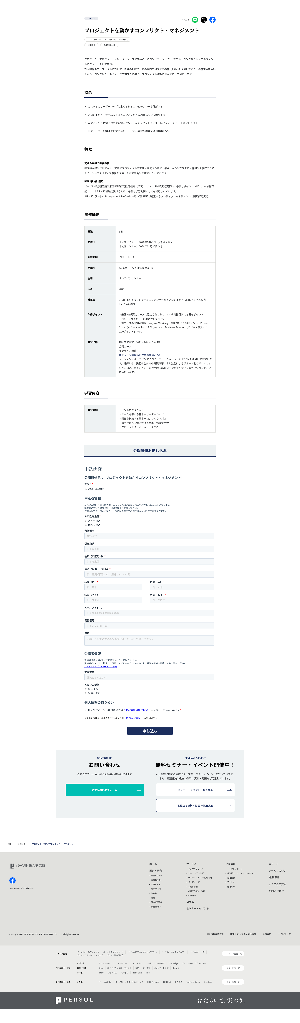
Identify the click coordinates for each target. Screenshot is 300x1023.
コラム (190, 901)
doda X (175, 968)
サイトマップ (284, 934)
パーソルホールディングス (88, 952)
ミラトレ (125, 972)
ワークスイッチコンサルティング (129, 981)
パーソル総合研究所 (115, 955)
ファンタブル (136, 963)
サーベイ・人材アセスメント (200, 877)
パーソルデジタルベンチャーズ (90, 955)
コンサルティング (195, 868)
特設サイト (156, 884)
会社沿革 (231, 886)
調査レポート (156, 875)
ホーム (153, 864)
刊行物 (154, 893)
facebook (12, 880)
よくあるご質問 (277, 884)
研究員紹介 (156, 906)
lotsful (101, 972)
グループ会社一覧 (234, 953)
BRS (137, 968)
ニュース (274, 864)
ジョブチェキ (121, 963)
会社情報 (231, 877)
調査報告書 (156, 880)
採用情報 (274, 877)
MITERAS (167, 981)
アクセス (231, 882)
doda (101, 968)
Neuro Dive (137, 972)
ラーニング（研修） (196, 873)
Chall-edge (173, 963)
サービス (91, 18)
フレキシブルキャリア (155, 963)
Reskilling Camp (193, 981)
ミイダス (146, 968)
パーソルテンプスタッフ (113, 952)
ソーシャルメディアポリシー (21, 888)
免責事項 (266, 934)
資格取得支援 (109, 45)
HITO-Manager (153, 981)
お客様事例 (193, 886)
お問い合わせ (276, 891)
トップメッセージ (234, 868)
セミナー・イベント (197, 908)
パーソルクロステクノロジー (173, 952)
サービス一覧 (194, 882)
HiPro (148, 972)
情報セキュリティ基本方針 (243, 934)
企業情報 (230, 864)
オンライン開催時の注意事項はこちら (140, 355)
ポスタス (178, 981)
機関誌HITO (156, 889)
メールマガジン (277, 870)
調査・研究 (155, 870)
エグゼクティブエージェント (119, 968)
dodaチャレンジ (161, 968)
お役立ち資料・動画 (196, 891)
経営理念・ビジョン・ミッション (241, 873)
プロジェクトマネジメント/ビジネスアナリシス (108, 39)
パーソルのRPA (105, 981)
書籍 (153, 897)
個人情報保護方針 (215, 934)
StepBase (208, 981)
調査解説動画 (156, 902)
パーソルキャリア (197, 952)
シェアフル (112, 972)
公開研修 (91, 45)
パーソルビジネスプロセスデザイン (143, 952)
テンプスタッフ (105, 963)
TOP (10, 844)
